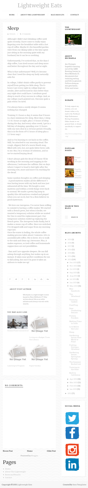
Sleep (13, 28)
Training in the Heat (74, 368)
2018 (70, 243)
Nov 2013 (74, 266)
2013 (70, 260)
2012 (70, 393)
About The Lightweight (15, 472)
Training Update (73, 301)
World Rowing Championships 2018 (78, 188)
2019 (70, 240)
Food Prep (73, 305)
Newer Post (8, 451)
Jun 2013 (73, 283)
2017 (70, 246)
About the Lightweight (33, 15)
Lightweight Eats (40, 5)
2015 (70, 253)
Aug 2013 (74, 276)
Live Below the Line (74, 328)
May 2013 (74, 286)
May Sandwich (74, 290)
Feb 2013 (73, 386)
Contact (74, 15)
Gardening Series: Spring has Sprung (74, 356)
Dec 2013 (73, 263)
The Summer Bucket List (75, 363)
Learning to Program (16, 366)
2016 (70, 250)
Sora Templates (79, 485)
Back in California (74, 374)
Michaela (12, 34)
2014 (70, 256)
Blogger (34, 456)
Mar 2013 (74, 383)
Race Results (57, 15)
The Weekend (74, 295)
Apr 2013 (74, 379)
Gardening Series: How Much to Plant (75, 338)
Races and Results (13, 475)
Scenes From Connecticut (18, 331)
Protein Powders (73, 317)
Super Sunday (35, 366)
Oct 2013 (73, 269)
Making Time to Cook (75, 322)
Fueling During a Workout (74, 347)
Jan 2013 (73, 389)
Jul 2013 (73, 279)
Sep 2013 (73, 273)
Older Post (51, 451)
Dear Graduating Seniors (75, 310)
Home (12, 15)
